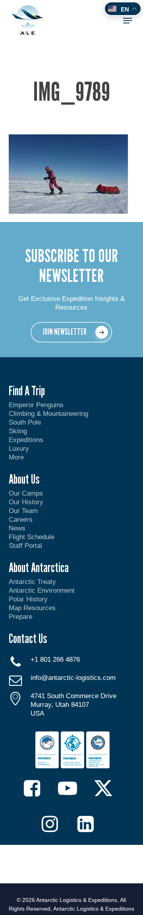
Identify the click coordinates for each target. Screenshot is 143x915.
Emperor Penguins (36, 405)
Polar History (28, 599)
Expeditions (27, 440)
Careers (21, 519)
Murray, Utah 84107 (60, 704)
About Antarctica (39, 567)
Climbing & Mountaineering (48, 413)
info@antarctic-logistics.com (73, 677)
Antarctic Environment (42, 590)
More (16, 457)
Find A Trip (27, 390)
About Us (24, 478)
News (17, 528)
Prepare (20, 616)
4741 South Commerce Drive (73, 696)
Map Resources (32, 608)
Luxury (19, 448)
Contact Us (28, 638)
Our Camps (26, 493)
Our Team (23, 511)
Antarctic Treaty (32, 582)
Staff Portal (25, 545)
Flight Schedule (31, 537)
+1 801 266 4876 (55, 659)
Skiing (18, 431)
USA (37, 713)
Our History (26, 502)
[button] (127, 21)
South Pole (25, 422)
